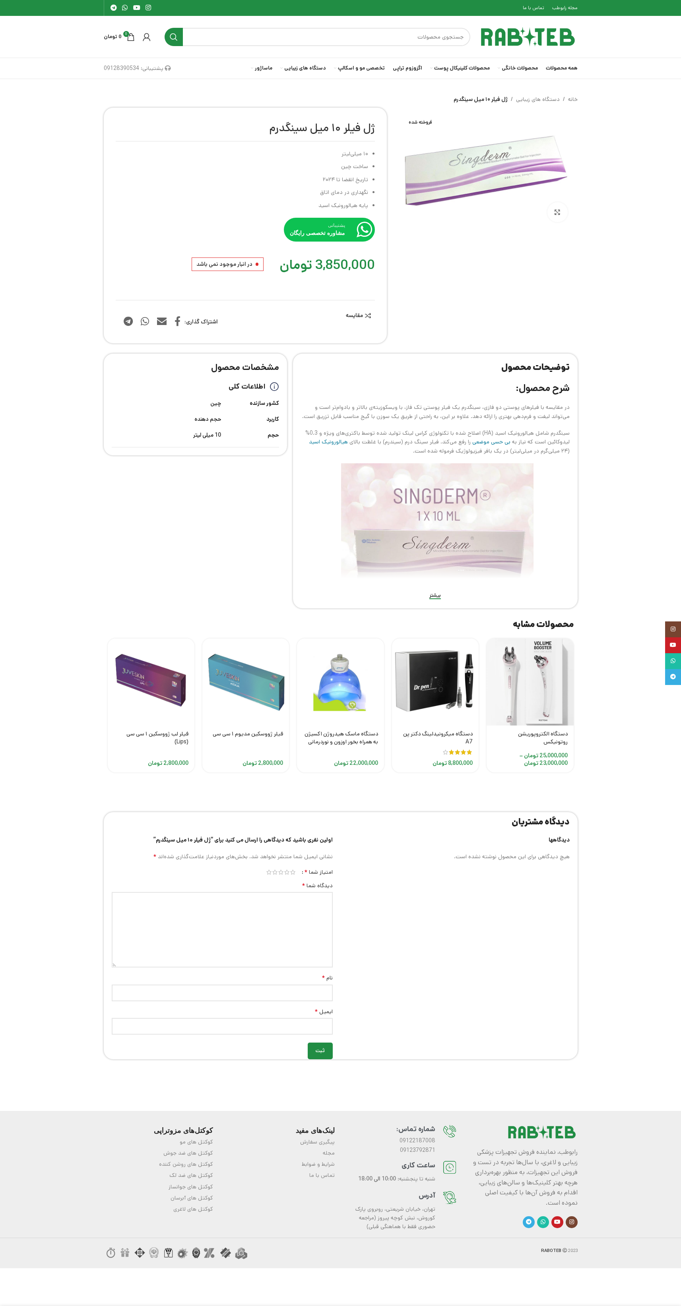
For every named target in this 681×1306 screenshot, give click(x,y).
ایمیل (323, 1011)
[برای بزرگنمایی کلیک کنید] (557, 212)
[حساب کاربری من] (147, 37)
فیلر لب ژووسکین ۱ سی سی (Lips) (157, 738)
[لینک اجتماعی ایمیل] (162, 322)
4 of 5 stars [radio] (275, 872)
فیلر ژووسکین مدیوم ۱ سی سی (248, 734)
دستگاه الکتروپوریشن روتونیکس (543, 738)
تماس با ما (322, 1175)
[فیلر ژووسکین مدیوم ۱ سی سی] (245, 681)
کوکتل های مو (196, 1142)
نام (327, 977)
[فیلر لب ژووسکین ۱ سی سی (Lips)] (151, 681)
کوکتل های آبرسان (192, 1198)
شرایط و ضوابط (318, 1164)
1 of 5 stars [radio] (293, 872)
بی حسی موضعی (491, 442)
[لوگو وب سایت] (528, 37)
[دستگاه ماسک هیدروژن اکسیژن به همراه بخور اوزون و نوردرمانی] (340, 681)
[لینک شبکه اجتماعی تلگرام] (114, 8)
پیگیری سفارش (317, 1142)
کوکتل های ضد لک (191, 1175)
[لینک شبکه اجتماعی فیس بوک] (177, 322)
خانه (573, 99)
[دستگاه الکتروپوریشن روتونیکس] (530, 681)
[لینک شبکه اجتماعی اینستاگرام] (148, 8)
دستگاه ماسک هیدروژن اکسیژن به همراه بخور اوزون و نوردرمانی (341, 738)
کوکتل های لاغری (193, 1209)
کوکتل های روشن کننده (186, 1164)
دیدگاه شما (317, 885)
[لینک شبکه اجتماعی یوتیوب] (136, 8)
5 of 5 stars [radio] (269, 872)
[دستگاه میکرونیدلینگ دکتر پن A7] (435, 681)
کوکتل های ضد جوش (188, 1153)
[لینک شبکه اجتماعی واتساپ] (125, 8)
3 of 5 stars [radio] (281, 872)
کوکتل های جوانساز (191, 1187)
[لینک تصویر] (542, 1132)
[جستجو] (174, 37)
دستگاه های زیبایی (538, 99)
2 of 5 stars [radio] (287, 872)
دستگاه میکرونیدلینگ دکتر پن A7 (438, 738)
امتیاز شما (318, 872)
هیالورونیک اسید (328, 442)
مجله (329, 1153)
